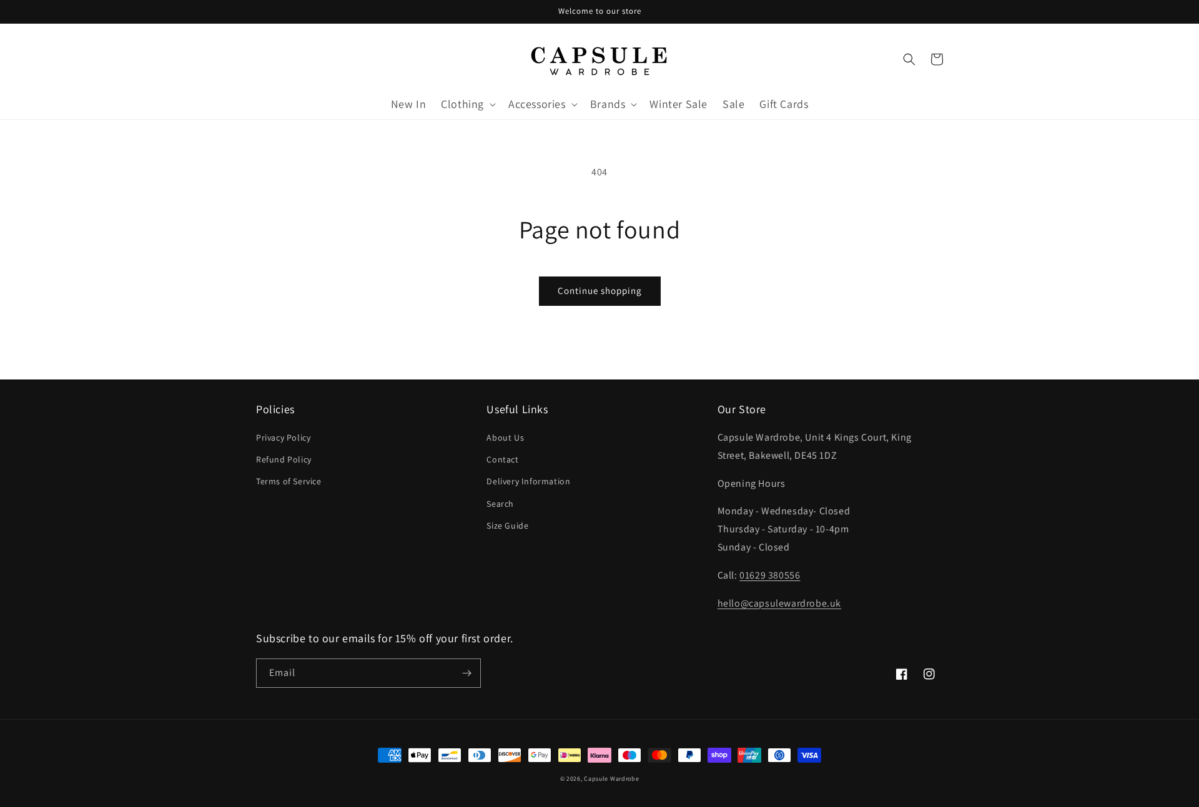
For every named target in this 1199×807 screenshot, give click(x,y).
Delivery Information (528, 481)
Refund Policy (284, 459)
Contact (502, 459)
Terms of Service (289, 481)
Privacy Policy (283, 437)
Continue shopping (600, 290)
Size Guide (507, 525)
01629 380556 (769, 575)
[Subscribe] (466, 673)
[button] (467, 104)
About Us (505, 437)
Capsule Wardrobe (611, 779)
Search (500, 503)
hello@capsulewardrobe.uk (779, 603)
